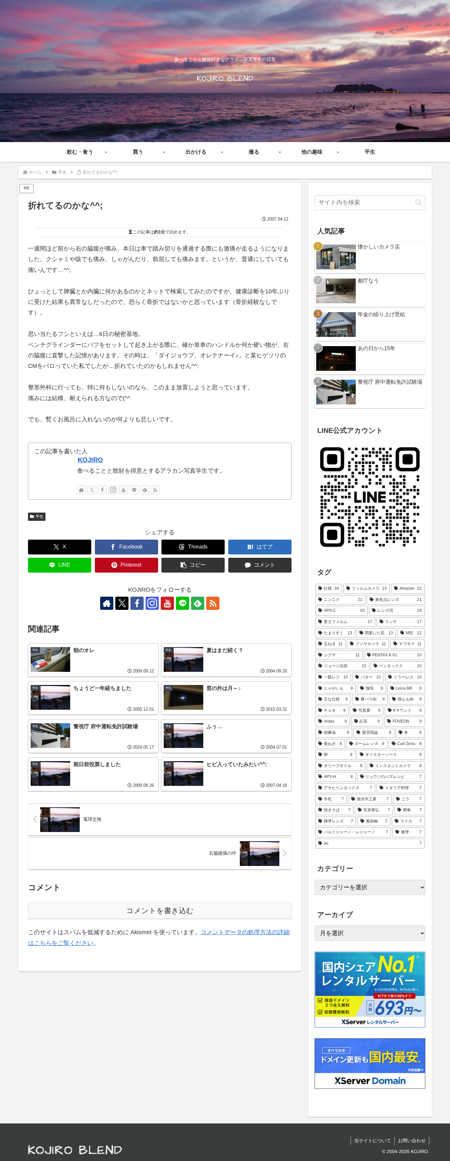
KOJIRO (90, 459)
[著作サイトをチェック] (81, 490)
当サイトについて (372, 1140)
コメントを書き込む (160, 911)
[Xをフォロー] (92, 490)
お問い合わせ (412, 1140)
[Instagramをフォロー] (113, 490)
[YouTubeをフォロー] (123, 490)
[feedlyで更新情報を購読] (144, 490)
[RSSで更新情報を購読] (155, 490)
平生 (39, 516)
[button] (193, 565)
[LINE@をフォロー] (134, 490)
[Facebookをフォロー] (102, 490)
